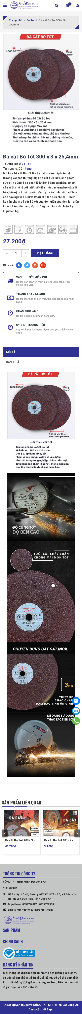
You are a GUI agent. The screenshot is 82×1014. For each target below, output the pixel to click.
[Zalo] (76, 711)
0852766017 (29, 904)
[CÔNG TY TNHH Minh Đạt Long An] (24, 5)
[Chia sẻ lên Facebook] (19, 265)
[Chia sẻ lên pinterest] (35, 265)
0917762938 (46, 904)
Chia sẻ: (8, 265)
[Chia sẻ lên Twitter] (27, 265)
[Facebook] (76, 701)
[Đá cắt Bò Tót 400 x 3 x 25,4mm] (21, 822)
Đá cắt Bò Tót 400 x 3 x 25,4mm (20, 840)
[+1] (43, 265)
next (77, 833)
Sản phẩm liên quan (21, 802)
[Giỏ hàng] (67, 5)
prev (5, 833)
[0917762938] (76, 721)
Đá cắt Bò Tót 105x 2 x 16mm (58, 840)
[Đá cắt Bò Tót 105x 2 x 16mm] (60, 822)
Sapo (50, 1009)
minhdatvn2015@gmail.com (35, 909)
